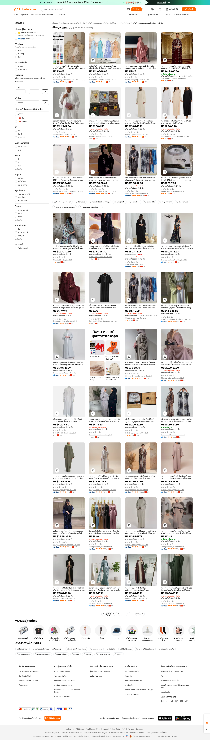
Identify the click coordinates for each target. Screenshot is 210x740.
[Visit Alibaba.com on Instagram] (176, 701)
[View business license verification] (127, 736)
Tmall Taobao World (93, 729)
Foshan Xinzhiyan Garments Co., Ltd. (103, 321)
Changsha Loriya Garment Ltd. (136, 193)
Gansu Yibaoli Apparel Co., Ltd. (100, 257)
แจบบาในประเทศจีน (167, 649)
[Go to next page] (142, 614)
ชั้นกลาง (88, 654)
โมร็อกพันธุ (81, 202)
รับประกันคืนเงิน (60, 676)
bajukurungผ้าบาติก (43, 654)
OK (45, 92)
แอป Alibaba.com (148, 718)
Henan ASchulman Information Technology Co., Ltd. (69, 191)
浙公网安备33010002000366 (144, 736)
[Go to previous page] (103, 614)
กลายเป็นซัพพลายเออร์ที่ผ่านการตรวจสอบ (175, 686)
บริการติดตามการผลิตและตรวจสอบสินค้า (67, 691)
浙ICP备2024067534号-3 (167, 736)
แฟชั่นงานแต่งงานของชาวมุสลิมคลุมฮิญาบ (48, 649)
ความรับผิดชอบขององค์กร (28, 681)
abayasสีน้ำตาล (167, 202)
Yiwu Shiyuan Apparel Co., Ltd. (64, 134)
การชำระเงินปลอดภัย (62, 671)
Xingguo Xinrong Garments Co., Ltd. (102, 191)
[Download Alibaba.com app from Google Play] (183, 718)
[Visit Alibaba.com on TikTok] (186, 701)
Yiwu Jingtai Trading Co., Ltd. (135, 264)
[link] (207, 717)
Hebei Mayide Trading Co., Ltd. (100, 136)
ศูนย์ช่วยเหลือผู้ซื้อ (132, 671)
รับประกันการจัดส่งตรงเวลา (64, 681)
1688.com (80, 729)
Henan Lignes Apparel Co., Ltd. (136, 134)
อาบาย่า (119, 654)
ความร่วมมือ (165, 692)
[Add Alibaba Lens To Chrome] (52, 718)
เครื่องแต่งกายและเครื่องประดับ (73, 23)
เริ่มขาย (163, 676)
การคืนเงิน (129, 685)
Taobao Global (115, 729)
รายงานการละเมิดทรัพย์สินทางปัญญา (139, 690)
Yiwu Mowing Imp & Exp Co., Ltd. (137, 80)
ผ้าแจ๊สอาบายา (183, 202)
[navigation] (32, 318)
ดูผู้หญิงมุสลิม (121, 202)
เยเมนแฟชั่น (151, 202)
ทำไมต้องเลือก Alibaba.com (29, 671)
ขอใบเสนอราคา (96, 676)
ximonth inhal (97, 649)
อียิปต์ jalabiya (127, 649)
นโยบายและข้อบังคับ (62, 697)
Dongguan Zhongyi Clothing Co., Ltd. (103, 80)
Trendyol (131, 729)
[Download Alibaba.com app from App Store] (165, 718)
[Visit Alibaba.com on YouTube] (181, 701)
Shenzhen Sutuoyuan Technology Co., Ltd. (177, 78)
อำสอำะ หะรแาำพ (104, 654)
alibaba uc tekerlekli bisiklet (65, 207)
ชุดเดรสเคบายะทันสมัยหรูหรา (91, 207)
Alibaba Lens (27, 718)
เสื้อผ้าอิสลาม (125, 23)
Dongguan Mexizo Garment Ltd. (65, 321)
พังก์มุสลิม (112, 649)
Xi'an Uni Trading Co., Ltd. (62, 260)
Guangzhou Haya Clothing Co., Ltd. (174, 260)
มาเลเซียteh (136, 202)
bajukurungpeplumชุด (63, 202)
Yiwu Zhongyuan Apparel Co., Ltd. (65, 80)
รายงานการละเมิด (132, 694)
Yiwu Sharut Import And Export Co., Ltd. (176, 319)
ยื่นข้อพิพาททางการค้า (133, 681)
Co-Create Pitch (25, 676)
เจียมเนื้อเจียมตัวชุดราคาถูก (100, 202)
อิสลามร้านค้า (23, 649)
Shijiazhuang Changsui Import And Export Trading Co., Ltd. (177, 136)
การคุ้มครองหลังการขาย (63, 685)
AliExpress (70, 729)
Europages (140, 729)
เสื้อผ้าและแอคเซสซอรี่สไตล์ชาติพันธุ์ (102, 23)
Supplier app (114, 718)
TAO (124, 729)
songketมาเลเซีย (24, 654)
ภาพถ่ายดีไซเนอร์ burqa (146, 649)
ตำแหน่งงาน (23, 685)
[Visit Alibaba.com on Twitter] (171, 701)
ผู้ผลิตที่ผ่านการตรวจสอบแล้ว (100, 671)
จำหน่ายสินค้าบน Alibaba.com (172, 671)
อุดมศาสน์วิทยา (62, 654)
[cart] (160, 10)
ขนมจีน (76, 654)
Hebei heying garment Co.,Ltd (172, 191)
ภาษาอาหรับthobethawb (78, 649)
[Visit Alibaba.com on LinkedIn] (167, 701)
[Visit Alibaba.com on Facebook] (162, 701)
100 (137, 614)
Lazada (105, 729)
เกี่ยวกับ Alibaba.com (27, 666)
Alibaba (55, 23)
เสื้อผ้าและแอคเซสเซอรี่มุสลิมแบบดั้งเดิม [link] (148, 23)
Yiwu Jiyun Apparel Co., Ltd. (135, 318)
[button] (128, 9)
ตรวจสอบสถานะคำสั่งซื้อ (170, 681)
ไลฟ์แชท (128, 676)
